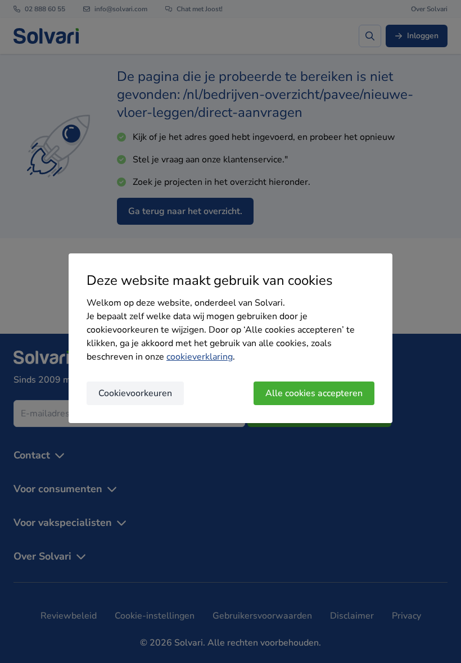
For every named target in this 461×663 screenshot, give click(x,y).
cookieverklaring (199, 357)
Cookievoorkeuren (135, 393)
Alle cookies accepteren (314, 393)
